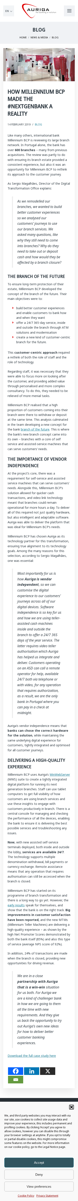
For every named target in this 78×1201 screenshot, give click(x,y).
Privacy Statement (47, 1196)
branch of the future (35, 429)
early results (16, 905)
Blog (38, 124)
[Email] (15, 1079)
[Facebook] (15, 1071)
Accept (39, 1162)
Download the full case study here (32, 1056)
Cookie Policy (26, 1196)
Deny (39, 1174)
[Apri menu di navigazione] (69, 11)
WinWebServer (60, 774)
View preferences (39, 1186)
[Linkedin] (31, 1071)
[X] (47, 1071)
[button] (71, 1107)
